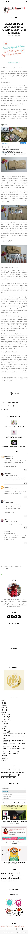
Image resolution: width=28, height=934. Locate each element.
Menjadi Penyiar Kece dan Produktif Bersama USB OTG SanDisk (14, 822)
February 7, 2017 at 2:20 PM (10, 489)
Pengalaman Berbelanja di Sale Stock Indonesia (14, 842)
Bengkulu (3, 769)
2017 (3, 712)
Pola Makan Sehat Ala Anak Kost (11, 746)
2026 (3, 700)
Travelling (16, 926)
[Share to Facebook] (6, 406)
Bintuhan (13, 769)
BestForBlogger (23, 932)
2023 (3, 702)
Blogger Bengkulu (6, 772)
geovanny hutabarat (8, 456)
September (6, 719)
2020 (3, 707)
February (6, 730)
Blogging (18, 772)
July (5, 721)
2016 (3, 755)
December (6, 714)
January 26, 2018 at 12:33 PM (10, 533)
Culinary (15, 775)
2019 (3, 709)
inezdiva (6, 500)
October (6, 718)
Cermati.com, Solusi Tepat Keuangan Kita (14, 803)
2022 (3, 704)
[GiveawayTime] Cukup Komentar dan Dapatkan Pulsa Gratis (14, 863)
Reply (25, 469)
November (6, 716)
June (5, 723)
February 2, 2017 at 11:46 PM (10, 458)
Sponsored (3, 928)
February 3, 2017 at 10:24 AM (10, 475)
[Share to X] (8, 406)
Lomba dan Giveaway (6, 777)
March (5, 728)
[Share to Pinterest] (11, 406)
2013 (3, 760)
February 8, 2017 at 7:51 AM (10, 502)
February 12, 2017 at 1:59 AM (10, 521)
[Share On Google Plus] (13, 406)
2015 (3, 757)
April (5, 726)
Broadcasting (5, 775)
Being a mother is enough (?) (11, 751)
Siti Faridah (6, 519)
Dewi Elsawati (7, 473)
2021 (3, 705)
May (5, 725)
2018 (3, 711)
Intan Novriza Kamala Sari (10, 932)
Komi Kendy (7, 531)
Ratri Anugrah (7, 487)
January (6, 732)
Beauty (6, 409)
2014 (3, 758)
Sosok (22, 926)
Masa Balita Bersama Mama (10, 753)
